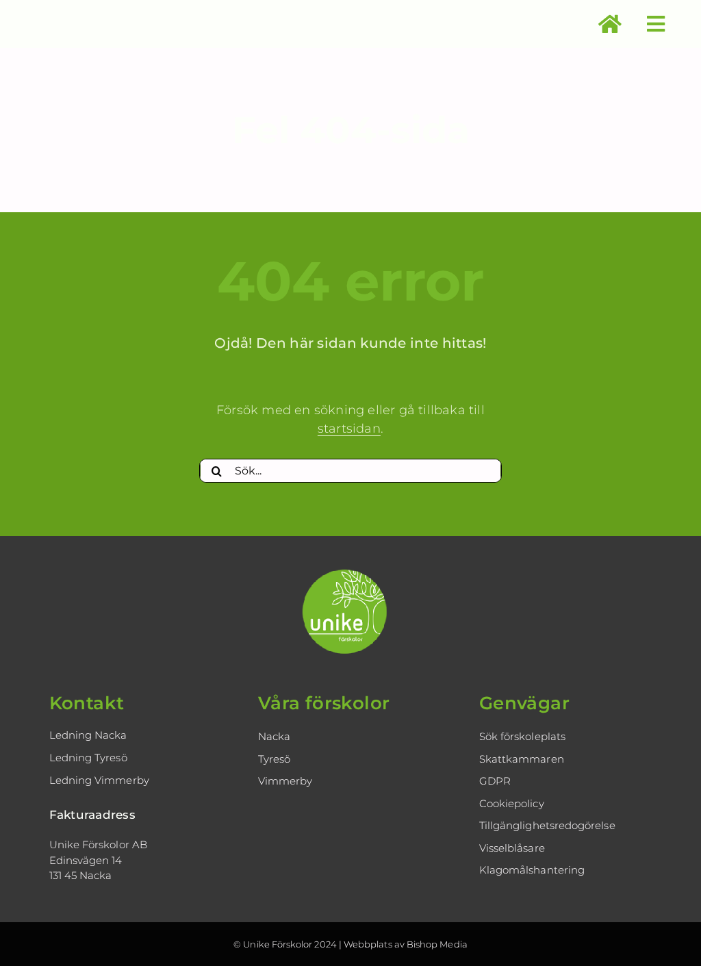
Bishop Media (437, 944)
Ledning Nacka (88, 734)
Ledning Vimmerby (99, 780)
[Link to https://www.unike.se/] (610, 24)
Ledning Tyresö (88, 757)
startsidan (349, 428)
